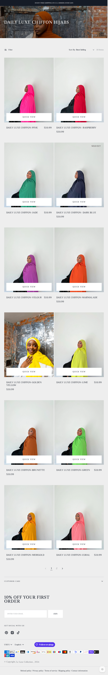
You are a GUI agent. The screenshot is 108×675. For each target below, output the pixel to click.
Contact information (78, 671)
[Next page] (61, 560)
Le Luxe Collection (24, 662)
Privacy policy (36, 671)
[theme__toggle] (88, 11)
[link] (28, 89)
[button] (93, 11)
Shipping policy (63, 671)
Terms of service (49, 671)
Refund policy (24, 671)
